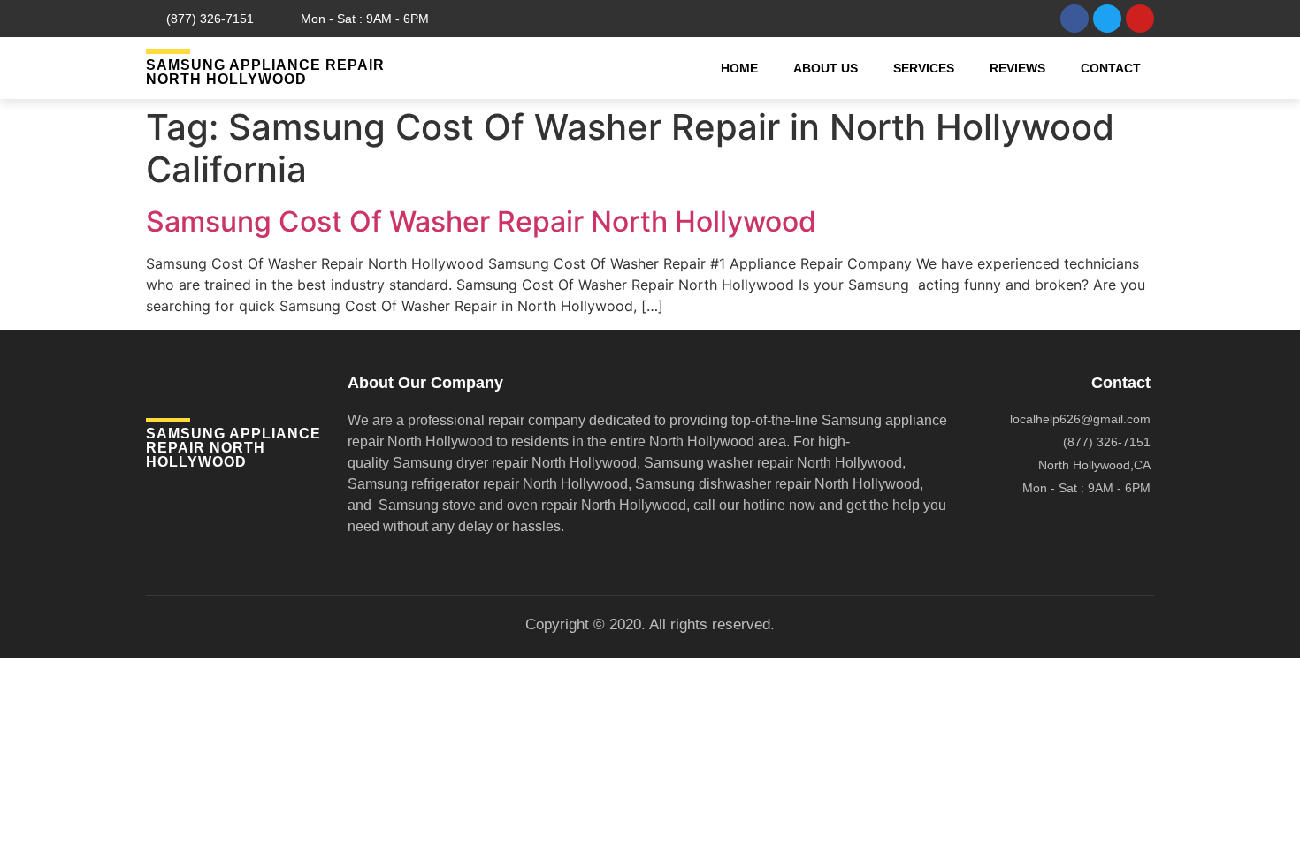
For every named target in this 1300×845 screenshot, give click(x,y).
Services (923, 68)
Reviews (1017, 68)
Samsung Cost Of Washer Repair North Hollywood (481, 221)
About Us (825, 68)
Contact (1111, 68)
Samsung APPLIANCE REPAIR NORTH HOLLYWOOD (265, 72)
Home (739, 68)
